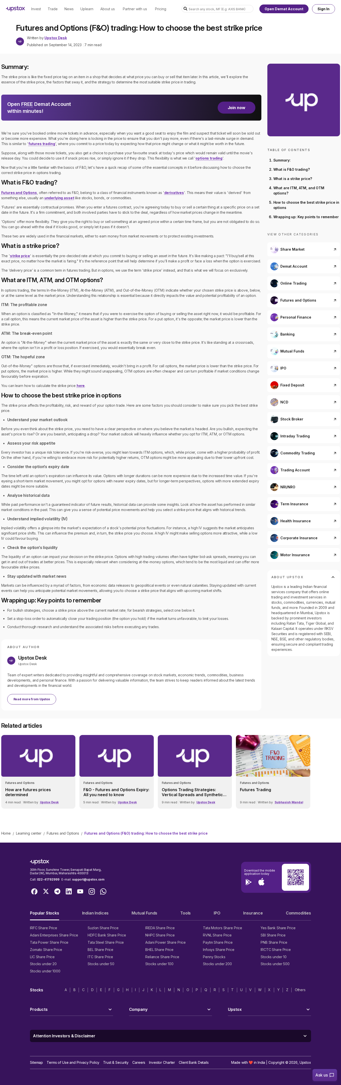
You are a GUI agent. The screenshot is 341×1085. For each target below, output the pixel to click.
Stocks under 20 (43, 964)
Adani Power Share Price (165, 942)
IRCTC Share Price (276, 949)
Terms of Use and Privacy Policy (73, 1062)
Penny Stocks (214, 957)
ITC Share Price (100, 957)
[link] (38, 772)
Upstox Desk (55, 38)
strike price (20, 256)
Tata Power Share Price (49, 942)
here (81, 385)
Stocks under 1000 (45, 971)
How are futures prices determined (28, 792)
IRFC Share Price (43, 928)
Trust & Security (116, 1062)
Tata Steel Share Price (106, 942)
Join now (236, 107)
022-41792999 (48, 879)
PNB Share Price (274, 942)
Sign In (324, 9)
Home (6, 833)
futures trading (41, 144)
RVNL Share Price (217, 935)
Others (300, 990)
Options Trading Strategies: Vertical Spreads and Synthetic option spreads (192, 792)
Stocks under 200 (217, 964)
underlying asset (59, 198)
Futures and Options (19, 192)
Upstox (305, 1062)
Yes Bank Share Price (278, 928)
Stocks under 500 (275, 964)
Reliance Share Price (162, 957)
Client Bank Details (194, 1062)
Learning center (28, 833)
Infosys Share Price (218, 949)
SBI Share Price (273, 935)
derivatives (174, 192)
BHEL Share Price (159, 949)
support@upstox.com (88, 879)
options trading (208, 158)
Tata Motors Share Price (222, 928)
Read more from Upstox (31, 699)
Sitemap (36, 1062)
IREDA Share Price (160, 928)
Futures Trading (255, 789)
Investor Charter (162, 1062)
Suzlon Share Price (103, 928)
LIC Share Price (42, 957)
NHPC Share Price (160, 935)
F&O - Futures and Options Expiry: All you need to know (116, 792)
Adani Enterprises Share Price (54, 935)
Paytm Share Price (218, 942)
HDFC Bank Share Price (107, 935)
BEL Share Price (100, 949)
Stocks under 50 (101, 964)
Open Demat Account (284, 9)
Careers (138, 1062)
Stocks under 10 (274, 957)
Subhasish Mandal (289, 802)
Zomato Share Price (46, 949)
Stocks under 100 (159, 964)
